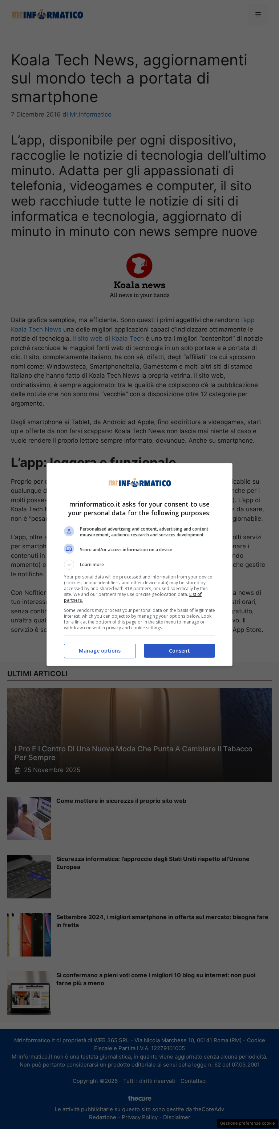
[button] (139, 565)
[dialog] (139, 564)
